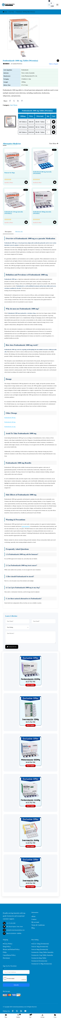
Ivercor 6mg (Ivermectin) (39, 949)
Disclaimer (6, 958)
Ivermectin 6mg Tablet (38, 958)
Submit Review (12, 646)
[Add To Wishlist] (58, 60)
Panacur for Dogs (9, 172)
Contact (33, 919)
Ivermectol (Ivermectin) (39, 961)
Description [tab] (8, 231)
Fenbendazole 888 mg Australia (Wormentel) (42, 172)
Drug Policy (7, 946)
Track (55, 1017)
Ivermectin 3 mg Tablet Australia (42, 955)
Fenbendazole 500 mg (9, 417)
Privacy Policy (7, 944)
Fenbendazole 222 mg (9, 426)
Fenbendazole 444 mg (9, 422)
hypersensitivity (26, 526)
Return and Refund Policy (11, 949)
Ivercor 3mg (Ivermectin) (39, 946)
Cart (30, 1016)
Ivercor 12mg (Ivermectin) (40, 944)
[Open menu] (57, 4)
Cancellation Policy (9, 955)
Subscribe (16, 985)
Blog (33, 928)
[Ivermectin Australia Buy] (8, 4)
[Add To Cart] (26, 182)
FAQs (5, 952)
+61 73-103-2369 (11, 923)
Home (5, 11)
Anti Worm (11, 11)
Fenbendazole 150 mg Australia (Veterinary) (13, 212)
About (33, 916)
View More (53, 143)
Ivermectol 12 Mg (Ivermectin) (41, 964)
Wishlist (18, 1016)
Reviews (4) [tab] (18, 231)
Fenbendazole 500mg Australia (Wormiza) (42, 212)
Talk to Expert (53, 64)
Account (42, 1017)
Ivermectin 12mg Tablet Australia (42, 952)
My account (35, 922)
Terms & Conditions (38, 925)
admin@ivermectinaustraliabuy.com (15, 930)
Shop (6, 1017)
